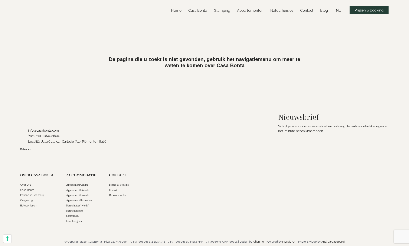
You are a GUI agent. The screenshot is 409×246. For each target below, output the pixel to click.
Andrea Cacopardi (333, 241)
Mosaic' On (289, 241)
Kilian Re (258, 241)
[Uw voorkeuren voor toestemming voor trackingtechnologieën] (7, 239)
